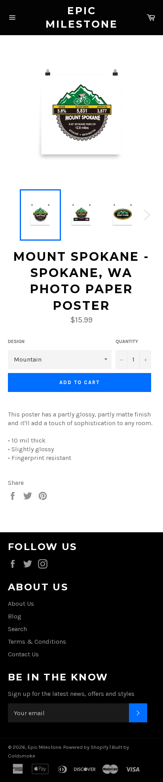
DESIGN (16, 341)
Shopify (99, 747)
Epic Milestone (81, 17)
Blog (14, 616)
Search (17, 629)
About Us (21, 603)
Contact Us (23, 654)
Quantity (127, 341)
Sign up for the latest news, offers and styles (71, 693)
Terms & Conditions (37, 641)
